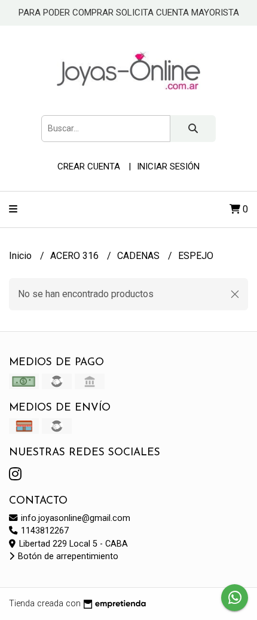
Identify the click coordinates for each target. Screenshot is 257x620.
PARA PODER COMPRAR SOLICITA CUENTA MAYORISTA (129, 12)
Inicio (21, 255)
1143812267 (44, 531)
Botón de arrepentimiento (67, 556)
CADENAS (139, 255)
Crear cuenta (88, 166)
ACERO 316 (75, 255)
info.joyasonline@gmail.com (74, 518)
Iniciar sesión (168, 166)
